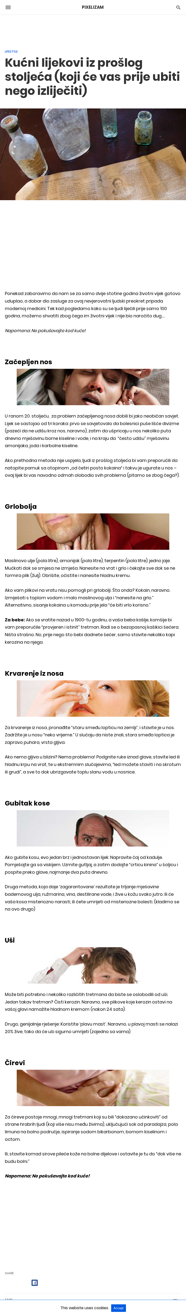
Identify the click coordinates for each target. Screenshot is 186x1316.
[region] (93, 29)
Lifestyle (11, 51)
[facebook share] (34, 1283)
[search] (178, 7)
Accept (119, 1308)
